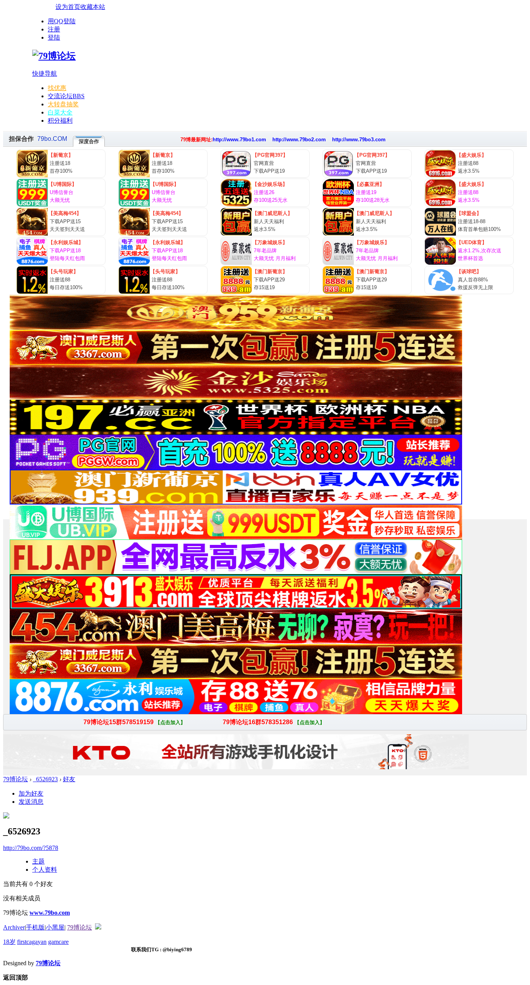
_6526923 (45, 779)
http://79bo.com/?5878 (30, 848)
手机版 (35, 927)
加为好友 (31, 793)
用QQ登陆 (62, 21)
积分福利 (60, 120)
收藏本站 (92, 6)
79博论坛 (15, 779)
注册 (54, 29)
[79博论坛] (54, 56)
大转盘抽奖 (63, 104)
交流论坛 (66, 96)
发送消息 (31, 801)
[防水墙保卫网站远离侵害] (98, 927)
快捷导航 (44, 73)
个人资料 (44, 869)
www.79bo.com (49, 912)
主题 (38, 861)
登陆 (54, 37)
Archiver (14, 927)
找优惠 (57, 88)
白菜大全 (60, 112)
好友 (69, 779)
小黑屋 (55, 927)
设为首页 (67, 6)
